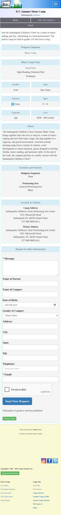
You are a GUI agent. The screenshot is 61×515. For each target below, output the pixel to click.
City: (5, 332)
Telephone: (9, 363)
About (15, 20)
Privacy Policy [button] (9, 418)
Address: (8, 321)
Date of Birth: (10, 300)
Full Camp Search (7, 496)
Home (35, 508)
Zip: (5, 353)
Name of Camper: (12, 289)
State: (6, 342)
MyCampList (37, 504)
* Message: (9, 258)
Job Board (36, 485)
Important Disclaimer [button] (10, 473)
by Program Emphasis (8, 489)
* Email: (7, 374)
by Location (4, 485)
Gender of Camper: (13, 310)
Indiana (36, 15)
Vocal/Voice (30, 68)
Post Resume (37, 489)
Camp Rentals (5, 500)
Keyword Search (6, 493)
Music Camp (30, 53)
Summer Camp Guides (41, 496)
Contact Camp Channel (41, 500)
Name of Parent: (12, 278)
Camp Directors (38, 493)
